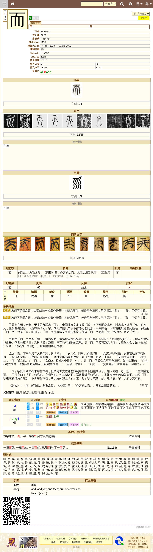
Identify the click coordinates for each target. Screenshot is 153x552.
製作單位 (64, 542)
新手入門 (48, 538)
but (61, 489)
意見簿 (99, 542)
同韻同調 (62, 412)
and (33, 489)
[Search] (122, 4)
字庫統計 (73, 538)
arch (42, 493)
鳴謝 (53, 542)
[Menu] (4, 4)
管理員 (76, 547)
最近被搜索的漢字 (101, 538)
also (33, 484)
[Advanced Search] (131, 4)
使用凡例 (61, 538)
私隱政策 (76, 542)
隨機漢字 (85, 538)
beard (34, 493)
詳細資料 (134, 436)
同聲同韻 (51, 412)
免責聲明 (88, 542)
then (55, 489)
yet (44, 489)
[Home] (12, 4)
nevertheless (73, 489)
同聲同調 (74, 412)
